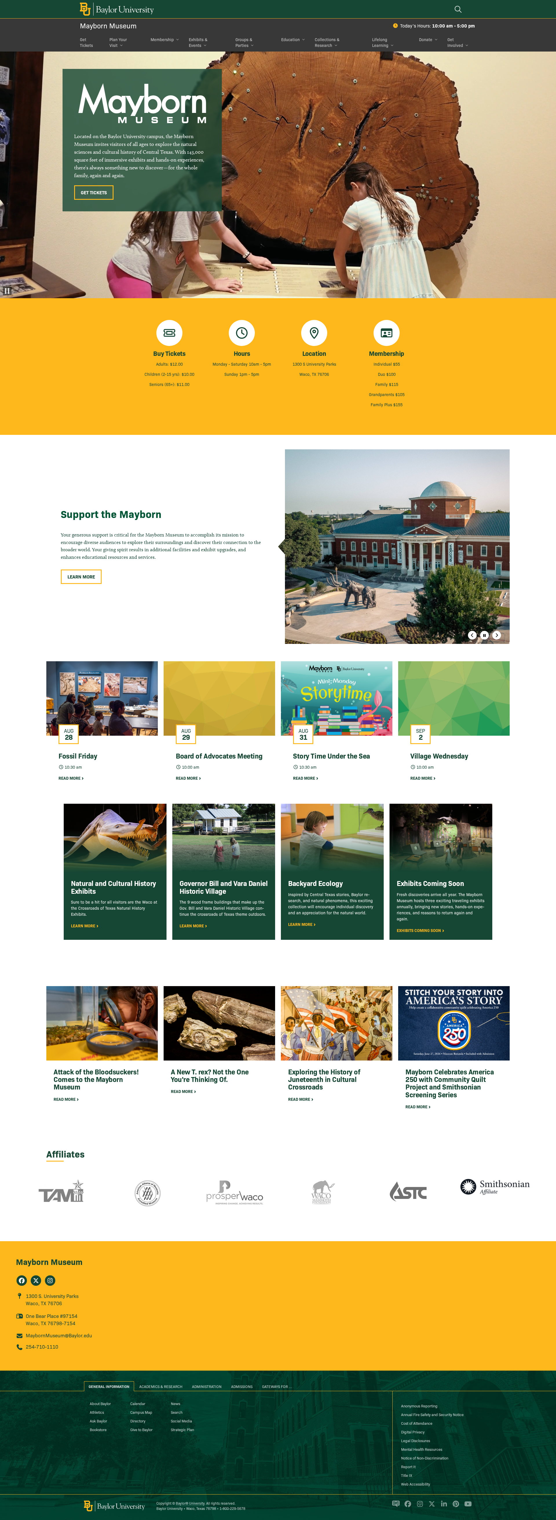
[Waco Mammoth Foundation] (321, 1197)
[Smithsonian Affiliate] (495, 1197)
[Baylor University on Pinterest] (455, 1506)
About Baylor (100, 1403)
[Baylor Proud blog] (395, 1506)
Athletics (97, 1412)
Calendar (137, 1403)
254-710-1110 (42, 1346)
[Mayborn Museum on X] (36, 1280)
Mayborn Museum (108, 25)
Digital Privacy (413, 1431)
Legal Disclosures (415, 1440)
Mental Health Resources (421, 1449)
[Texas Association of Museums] (60, 1197)
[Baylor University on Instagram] (419, 1506)
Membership (162, 39)
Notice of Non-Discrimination (424, 1457)
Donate (425, 39)
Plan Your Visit (118, 42)
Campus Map (141, 1412)
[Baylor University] (115, 9)
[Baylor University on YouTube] (466, 1506)
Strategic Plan (182, 1429)
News (175, 1403)
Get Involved (455, 42)
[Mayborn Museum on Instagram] (50, 1280)
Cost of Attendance (416, 1423)
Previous (472, 635)
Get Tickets (86, 42)
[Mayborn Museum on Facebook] (22, 1280)
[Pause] (7, 291)
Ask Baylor (98, 1420)
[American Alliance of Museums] (147, 1197)
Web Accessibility (415, 1483)
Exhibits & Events (198, 42)
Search (176, 1412)
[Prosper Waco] (234, 1197)
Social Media (181, 1420)
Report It (408, 1466)
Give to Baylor (141, 1429)
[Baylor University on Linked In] (443, 1506)
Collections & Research (327, 42)
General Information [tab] (109, 1386)
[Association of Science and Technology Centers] (408, 1197)
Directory (137, 1420)
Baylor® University (190, 1503)
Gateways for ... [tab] (277, 1386)
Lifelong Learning (380, 42)
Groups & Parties (243, 42)
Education (290, 39)
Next (496, 635)
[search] (459, 9)
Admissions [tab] (242, 1386)
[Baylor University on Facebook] (407, 1506)
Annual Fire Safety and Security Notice (432, 1414)
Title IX (406, 1475)
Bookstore (98, 1429)
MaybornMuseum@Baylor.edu (59, 1335)
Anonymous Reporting (419, 1405)
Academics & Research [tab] (160, 1386)
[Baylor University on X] (431, 1506)
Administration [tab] (207, 1386)
